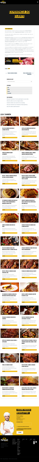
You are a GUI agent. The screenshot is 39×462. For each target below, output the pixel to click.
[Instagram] (36, 442)
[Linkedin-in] (34, 443)
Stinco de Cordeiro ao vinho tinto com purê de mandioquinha (29, 248)
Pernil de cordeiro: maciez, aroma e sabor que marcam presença (29, 153)
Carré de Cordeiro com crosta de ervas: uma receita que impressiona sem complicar (29, 202)
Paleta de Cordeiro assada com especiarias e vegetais (28, 318)
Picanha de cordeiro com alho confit (29, 271)
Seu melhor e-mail (20, 422)
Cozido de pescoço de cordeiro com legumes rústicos (28, 225)
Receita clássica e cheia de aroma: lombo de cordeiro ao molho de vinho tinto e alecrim (29, 177)
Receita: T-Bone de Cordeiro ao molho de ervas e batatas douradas (9, 176)
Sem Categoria (9, 93)
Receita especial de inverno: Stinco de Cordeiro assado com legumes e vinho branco (29, 342)
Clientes (23, 440)
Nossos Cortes (18, 440)
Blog (26, 439)
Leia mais (4, 137)
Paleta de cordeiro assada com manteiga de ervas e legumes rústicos (9, 248)
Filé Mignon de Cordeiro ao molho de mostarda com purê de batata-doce (9, 295)
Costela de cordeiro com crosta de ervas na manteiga (16, 102)
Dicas (9, 68)
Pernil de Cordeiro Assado (7, 365)
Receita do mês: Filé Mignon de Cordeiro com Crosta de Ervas (8, 388)
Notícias (9, 89)
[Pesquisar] (31, 81)
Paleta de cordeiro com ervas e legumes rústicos (15, 100)
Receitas (9, 91)
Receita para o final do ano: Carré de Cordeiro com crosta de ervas (29, 388)
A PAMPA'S (13, 439)
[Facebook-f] (34, 442)
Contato (31, 440)
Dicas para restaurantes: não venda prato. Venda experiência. (17, 104)
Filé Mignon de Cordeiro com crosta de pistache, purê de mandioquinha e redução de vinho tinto (9, 202)
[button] (37, 2)
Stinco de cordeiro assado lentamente (13, 106)
